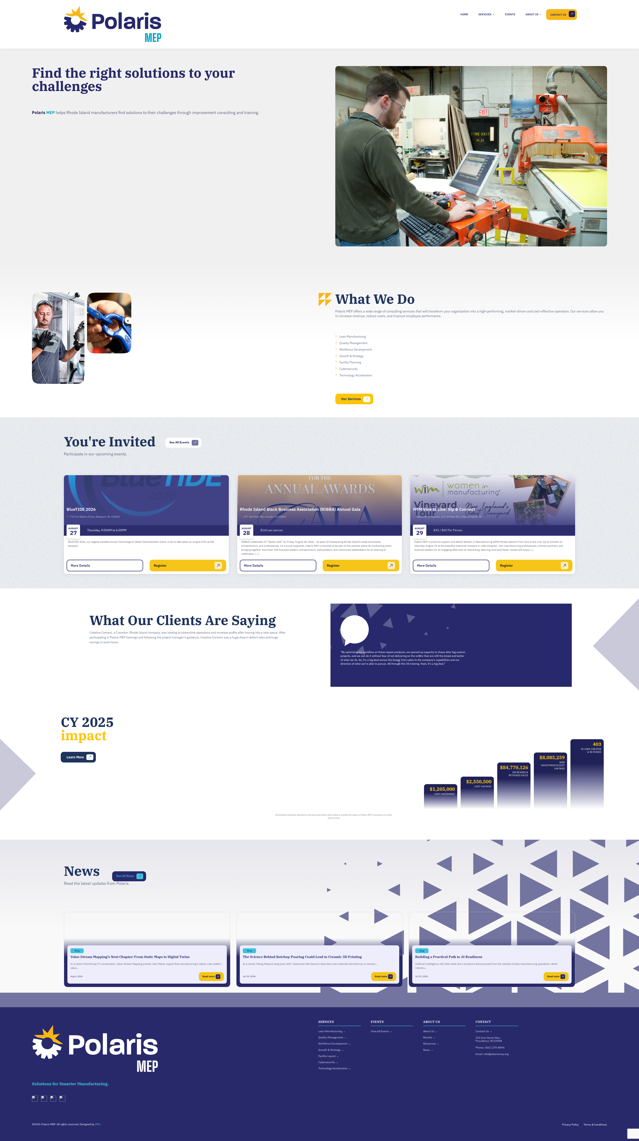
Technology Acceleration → (334, 1068)
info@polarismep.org (496, 1054)
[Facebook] (63, 1099)
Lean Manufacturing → (331, 1031)
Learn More (75, 757)
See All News (125, 876)
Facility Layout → (328, 1056)
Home (464, 14)
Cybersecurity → (328, 1062)
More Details (80, 565)
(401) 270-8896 (495, 1047)
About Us (532, 14)
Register (160, 565)
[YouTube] (54, 1099)
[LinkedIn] (36, 1099)
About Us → (430, 1031)
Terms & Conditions (595, 1124)
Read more (208, 976)
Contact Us (558, 14)
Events (510, 14)
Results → (429, 1037)
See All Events (179, 442)
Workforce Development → (334, 1043)
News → (428, 1049)
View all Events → (381, 1031)
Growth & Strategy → (331, 1049)
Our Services (351, 399)
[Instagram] (45, 1099)
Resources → (431, 1043)
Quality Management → (332, 1037)
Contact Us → (484, 1031)
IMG (97, 1124)
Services (484, 14)
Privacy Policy (570, 1124)
